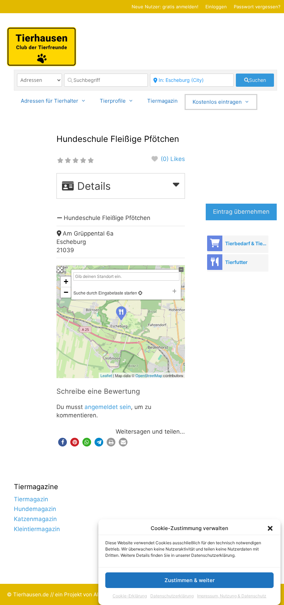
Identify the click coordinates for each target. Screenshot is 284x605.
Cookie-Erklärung (130, 595)
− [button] (66, 292)
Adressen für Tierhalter (49, 100)
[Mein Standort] (139, 293)
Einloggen (216, 6)
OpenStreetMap (148, 375)
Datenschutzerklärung (172, 595)
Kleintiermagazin (37, 529)
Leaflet (106, 375)
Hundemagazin (35, 508)
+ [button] (66, 281)
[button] (270, 528)
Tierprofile (113, 100)
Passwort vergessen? (257, 6)
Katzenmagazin (35, 518)
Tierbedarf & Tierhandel (246, 243)
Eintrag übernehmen (241, 211)
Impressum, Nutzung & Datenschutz (231, 595)
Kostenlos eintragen (217, 102)
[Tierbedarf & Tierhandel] (214, 243)
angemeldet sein (108, 406)
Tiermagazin (162, 100)
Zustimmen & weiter (190, 580)
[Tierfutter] (214, 262)
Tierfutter (236, 262)
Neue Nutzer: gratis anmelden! (165, 6)
